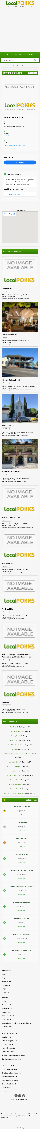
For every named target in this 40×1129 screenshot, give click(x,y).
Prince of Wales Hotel (9, 1033)
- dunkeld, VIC (20, 789)
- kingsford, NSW (20, 775)
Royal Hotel (6, 1001)
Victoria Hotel (7, 1027)
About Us (5, 974)
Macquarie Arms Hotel (11, 471)
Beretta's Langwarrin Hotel (11, 1059)
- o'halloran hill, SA (20, 762)
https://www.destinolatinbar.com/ (14, 145)
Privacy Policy (6, 985)
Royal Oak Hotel (8, 1016)
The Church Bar (8, 426)
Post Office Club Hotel (10, 1080)
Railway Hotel (7, 1008)
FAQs (24, 54)
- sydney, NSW (20, 780)
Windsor (13, 66)
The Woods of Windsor (11, 517)
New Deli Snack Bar (9, 1048)
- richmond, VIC (20, 766)
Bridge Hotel (6, 1091)
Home (7, 54)
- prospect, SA (20, 784)
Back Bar (5, 703)
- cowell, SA (20, 731)
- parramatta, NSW (20, 740)
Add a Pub (14, 54)
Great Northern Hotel (10, 1069)
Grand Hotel (6, 1019)
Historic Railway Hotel (11, 380)
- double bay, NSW (20, 745)
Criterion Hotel (7, 1044)
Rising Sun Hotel (8, 1066)
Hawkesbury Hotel (9, 334)
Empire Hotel (6, 1037)
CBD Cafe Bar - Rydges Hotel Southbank (16, 1023)
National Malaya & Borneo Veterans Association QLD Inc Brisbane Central (16, 656)
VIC (8, 66)
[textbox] (20, 60)
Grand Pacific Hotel (9, 1084)
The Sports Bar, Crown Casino (12, 1073)
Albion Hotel (6, 1012)
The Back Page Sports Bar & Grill (13, 1055)
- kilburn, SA (20, 771)
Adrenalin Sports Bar (9, 1077)
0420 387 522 (8, 136)
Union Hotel (7, 288)
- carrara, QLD (20, 793)
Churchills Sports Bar (9, 1041)
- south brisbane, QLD (20, 755)
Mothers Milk (7, 609)
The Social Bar (7, 563)
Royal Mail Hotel (8, 1052)
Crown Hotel (6, 1088)
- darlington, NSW (20, 727)
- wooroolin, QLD (20, 749)
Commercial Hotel (8, 1005)
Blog (20, 54)
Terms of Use (6, 981)
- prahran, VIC (20, 736)
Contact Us (31, 54)
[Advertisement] (20, 30)
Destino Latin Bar (22, 66)
